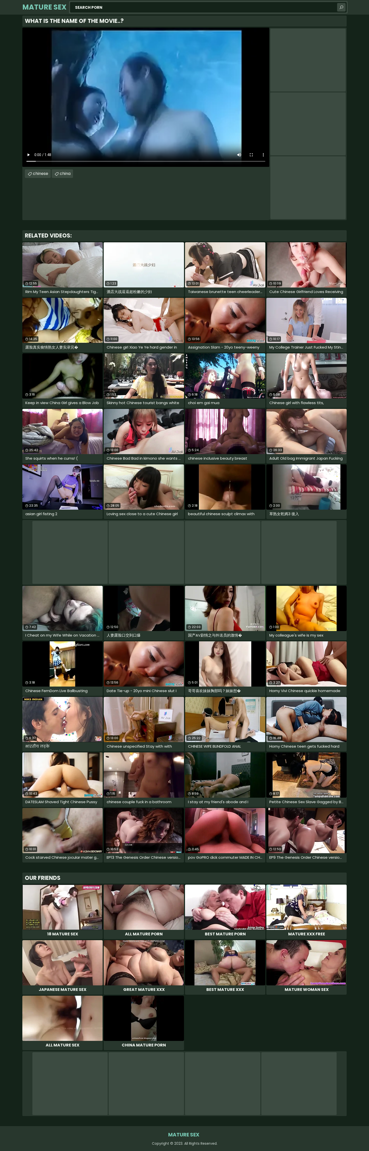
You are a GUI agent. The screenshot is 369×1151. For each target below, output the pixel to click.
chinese (40, 173)
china (65, 173)
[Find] (341, 7)
